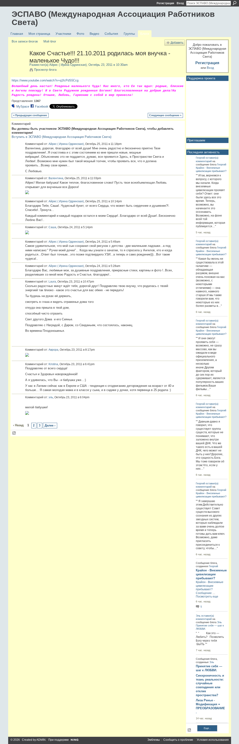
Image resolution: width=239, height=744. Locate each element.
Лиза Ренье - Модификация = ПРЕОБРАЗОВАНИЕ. (210, 706)
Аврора (53, 349)
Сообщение (204, 593)
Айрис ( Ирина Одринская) (68, 64)
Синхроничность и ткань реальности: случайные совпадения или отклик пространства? (210, 685)
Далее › (50, 425)
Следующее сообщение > (165, 115)
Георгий (200, 157)
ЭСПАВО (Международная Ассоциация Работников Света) (113, 18)
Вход (180, 3)
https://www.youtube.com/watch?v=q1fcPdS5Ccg (45, 80)
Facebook (41, 106)
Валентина (56, 178)
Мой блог (49, 41)
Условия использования (213, 739)
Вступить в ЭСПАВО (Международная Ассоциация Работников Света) (61, 137)
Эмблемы (153, 739)
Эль (198, 615)
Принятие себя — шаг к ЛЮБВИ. (209, 668)
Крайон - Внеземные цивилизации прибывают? (211, 574)
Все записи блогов (25, 41)
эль (51, 397)
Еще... (207, 728)
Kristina (53, 364)
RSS (14, 433)
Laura (52, 281)
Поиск (234, 3)
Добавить (177, 42)
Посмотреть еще (207, 596)
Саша (52, 227)
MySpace (22, 106)
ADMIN (41, 739)
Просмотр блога (45, 69)
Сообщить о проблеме (178, 739)
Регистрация (165, 3)
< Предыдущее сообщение (30, 115)
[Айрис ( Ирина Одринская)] (19, 63)
